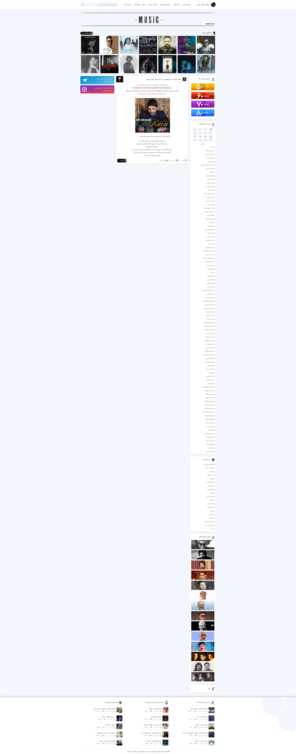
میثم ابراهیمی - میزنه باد (153, 742)
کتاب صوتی (209, 496)
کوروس (211, 372)
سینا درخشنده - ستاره (106, 718)
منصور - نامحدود (105, 726)
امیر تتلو (210, 190)
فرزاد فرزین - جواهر (152, 710)
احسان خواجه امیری (207, 165)
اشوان (211, 172)
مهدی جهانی (209, 419)
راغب (211, 272)
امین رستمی (209, 201)
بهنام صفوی (209, 218)
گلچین (211, 500)
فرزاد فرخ (210, 365)
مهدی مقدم (209, 422)
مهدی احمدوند (208, 415)
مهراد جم (210, 430)
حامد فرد (210, 243)
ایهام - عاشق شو (152, 718)
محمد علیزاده (209, 397)
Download (136, 88)
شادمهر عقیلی (208, 326)
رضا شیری (210, 279)
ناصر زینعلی (209, 437)
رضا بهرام (210, 276)
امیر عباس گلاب (208, 193)
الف (211, 129)
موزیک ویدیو (152, 4)
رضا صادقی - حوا (197, 718)
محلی (211, 511)
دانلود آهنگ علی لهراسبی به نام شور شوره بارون (164, 79)
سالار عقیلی (209, 294)
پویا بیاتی (210, 233)
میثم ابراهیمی (208, 433)
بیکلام (211, 471)
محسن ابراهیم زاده (207, 387)
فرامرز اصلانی (209, 362)
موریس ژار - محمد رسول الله (105, 734)
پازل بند (211, 222)
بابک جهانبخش (208, 208)
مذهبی (211, 518)
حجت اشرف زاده (208, 251)
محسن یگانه (209, 394)
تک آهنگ (176, 4)
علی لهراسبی (209, 344)
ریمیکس (210, 485)
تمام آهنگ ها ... (87, 33)
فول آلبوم (210, 489)
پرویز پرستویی (208, 229)
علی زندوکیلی (209, 337)
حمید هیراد (210, 265)
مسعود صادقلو (208, 408)
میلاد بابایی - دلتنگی (198, 742)
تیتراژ (211, 478)
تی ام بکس (209, 236)
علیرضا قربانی (209, 358)
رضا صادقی (210, 283)
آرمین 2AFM (209, 150)
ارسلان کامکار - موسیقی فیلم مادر (104, 710)
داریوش (210, 269)
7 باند (211, 147)
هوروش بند (209, 444)
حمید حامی (209, 254)
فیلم (144, 4)
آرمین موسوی (209, 154)
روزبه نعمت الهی (208, 290)
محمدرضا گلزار (209, 401)
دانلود (122, 160)
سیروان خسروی (208, 308)
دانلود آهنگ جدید (203, 4)
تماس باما (128, 4)
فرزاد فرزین (209, 369)
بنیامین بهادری (208, 211)
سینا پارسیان (209, 311)
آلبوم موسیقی (165, 4)
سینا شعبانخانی (208, 322)
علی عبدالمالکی (208, 340)
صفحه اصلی (186, 4)
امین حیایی (209, 197)
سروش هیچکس (208, 301)
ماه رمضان (210, 503)
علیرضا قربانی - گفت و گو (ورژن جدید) (195, 734)
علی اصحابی (209, 333)
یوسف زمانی (209, 451)
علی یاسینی (209, 347)
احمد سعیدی (209, 168)
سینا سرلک (209, 319)
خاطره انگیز (210, 482)
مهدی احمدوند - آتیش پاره (197, 710)
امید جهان (210, 183)
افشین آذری (209, 175)
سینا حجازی (209, 315)
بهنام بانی (210, 215)
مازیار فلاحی (209, 380)
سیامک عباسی (208, 304)
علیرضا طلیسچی (208, 354)
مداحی (211, 514)
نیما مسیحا (210, 440)
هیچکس (210, 448)
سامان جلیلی (209, 297)
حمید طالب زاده (208, 258)
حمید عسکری (209, 261)
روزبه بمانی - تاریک (198, 726)
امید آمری (210, 179)
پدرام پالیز (210, 226)
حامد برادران (209, 240)
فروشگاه (137, 4)
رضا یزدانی (210, 286)
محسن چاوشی (208, 390)
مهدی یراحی (209, 426)
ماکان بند (210, 383)
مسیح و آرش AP (208, 412)
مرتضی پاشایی (208, 405)
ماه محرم (210, 507)
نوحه (212, 528)
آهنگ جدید (209, 468)
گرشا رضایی (209, 376)
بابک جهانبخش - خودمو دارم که (151, 734)
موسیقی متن (209, 525)
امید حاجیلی (209, 186)
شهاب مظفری (209, 329)
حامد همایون (209, 247)
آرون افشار (210, 158)
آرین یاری (210, 161)
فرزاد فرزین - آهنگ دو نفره (152, 726)
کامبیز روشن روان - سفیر (105, 742)
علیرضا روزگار (209, 351)
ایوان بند (210, 204)
